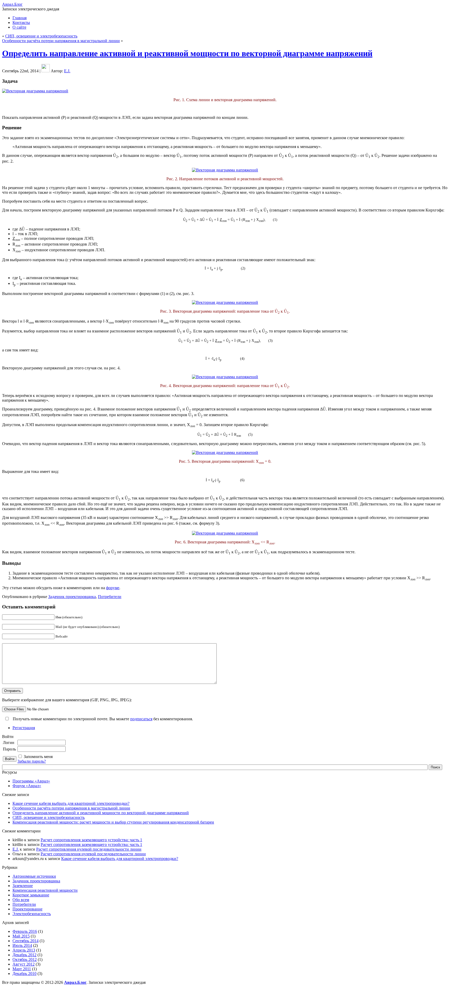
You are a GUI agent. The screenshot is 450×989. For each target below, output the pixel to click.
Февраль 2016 (24, 931)
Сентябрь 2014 (25, 941)
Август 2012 (23, 964)
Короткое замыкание (30, 895)
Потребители (109, 596)
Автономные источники (34, 876)
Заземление (22, 885)
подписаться (141, 719)
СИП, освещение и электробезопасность (41, 36)
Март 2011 (21, 969)
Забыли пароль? (31, 761)
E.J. (67, 71)
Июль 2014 (22, 945)
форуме (112, 588)
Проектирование (27, 909)
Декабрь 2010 (24, 973)
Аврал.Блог (12, 4)
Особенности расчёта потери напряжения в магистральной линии (61, 40)
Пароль (9, 749)
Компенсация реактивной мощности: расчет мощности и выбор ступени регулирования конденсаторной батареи (113, 822)
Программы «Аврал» (31, 781)
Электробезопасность (31, 913)
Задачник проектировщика (72, 596)
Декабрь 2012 (24, 955)
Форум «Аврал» (26, 786)
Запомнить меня (38, 756)
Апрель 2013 (23, 950)
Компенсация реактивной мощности (45, 890)
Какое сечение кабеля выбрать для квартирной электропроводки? (70, 803)
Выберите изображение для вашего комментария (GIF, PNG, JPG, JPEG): (67, 700)
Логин (8, 742)
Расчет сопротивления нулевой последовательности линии (88, 849)
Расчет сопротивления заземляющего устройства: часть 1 (91, 840)
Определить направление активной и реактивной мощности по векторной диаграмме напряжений (187, 53)
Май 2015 (21, 936)
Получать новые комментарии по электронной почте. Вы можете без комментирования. (102, 719)
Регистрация (23, 727)
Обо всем (20, 899)
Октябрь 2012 (24, 959)
